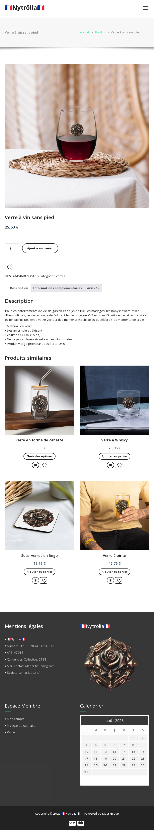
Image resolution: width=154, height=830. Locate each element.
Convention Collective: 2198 (26, 659)
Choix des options (39, 456)
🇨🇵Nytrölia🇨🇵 (25, 7)
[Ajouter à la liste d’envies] (8, 267)
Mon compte (16, 719)
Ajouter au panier (40, 248)
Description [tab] (19, 288)
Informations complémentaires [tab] (57, 288)
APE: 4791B (15, 653)
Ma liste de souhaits (21, 726)
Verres (60, 276)
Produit (100, 32)
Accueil (84, 32)
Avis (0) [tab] (93, 288)
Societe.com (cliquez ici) (23, 673)
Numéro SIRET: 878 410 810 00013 (32, 646)
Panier (11, 732)
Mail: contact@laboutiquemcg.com (31, 666)
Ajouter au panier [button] (114, 456)
